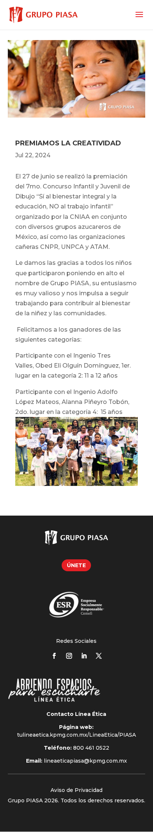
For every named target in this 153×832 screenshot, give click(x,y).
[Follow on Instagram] (69, 656)
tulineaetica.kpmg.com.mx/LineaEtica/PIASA (76, 734)
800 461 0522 (91, 747)
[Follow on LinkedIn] (84, 656)
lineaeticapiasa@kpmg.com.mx (85, 760)
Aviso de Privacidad (76, 790)
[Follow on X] (99, 656)
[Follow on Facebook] (54, 656)
